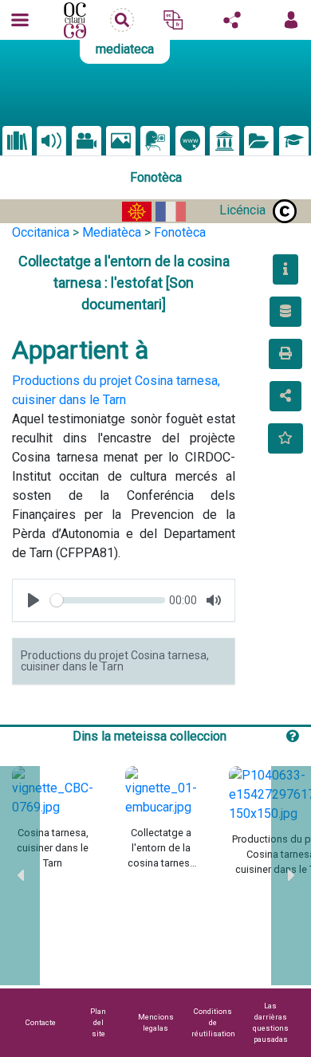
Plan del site (98, 1022)
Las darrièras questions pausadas (271, 1022)
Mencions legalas (156, 1022)
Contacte (41, 1022)
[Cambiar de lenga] (173, 20)
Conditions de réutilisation (213, 1022)
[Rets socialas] (232, 20)
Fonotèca (180, 232)
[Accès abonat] (291, 20)
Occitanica (40, 232)
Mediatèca (111, 232)
